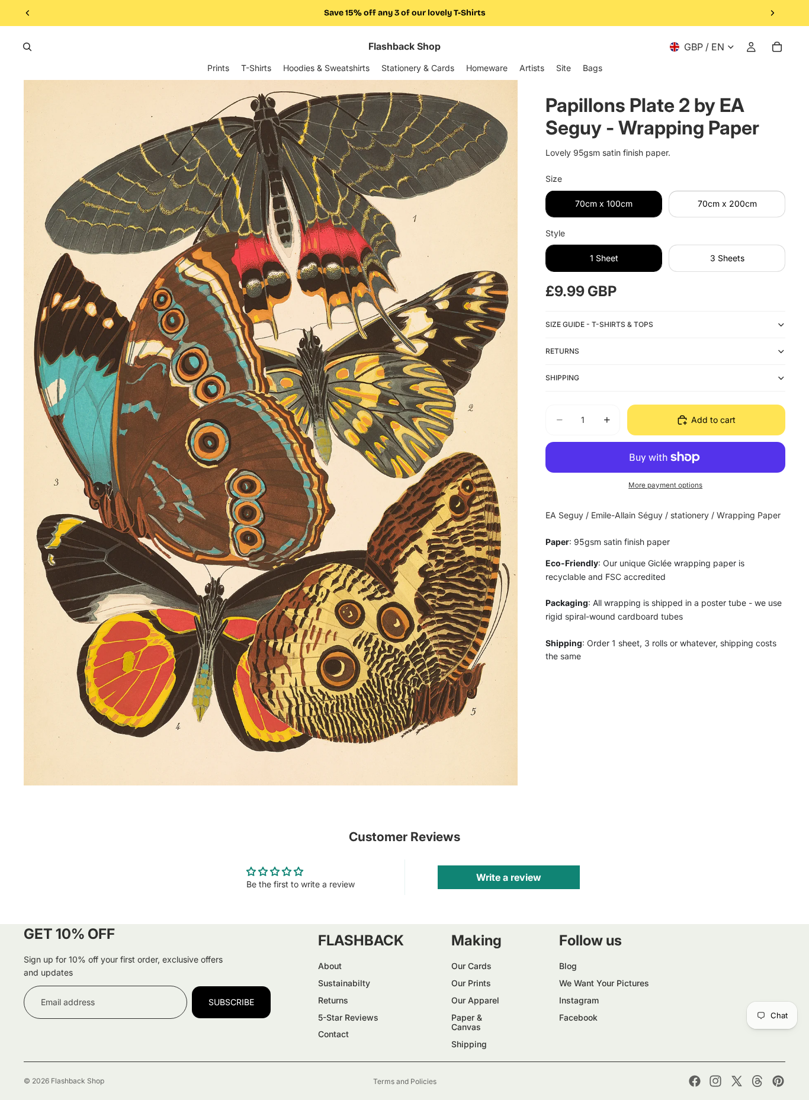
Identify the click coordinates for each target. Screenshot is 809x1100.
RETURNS (562, 350)
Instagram (579, 1000)
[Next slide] (772, 13)
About (330, 966)
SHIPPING (562, 377)
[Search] (27, 47)
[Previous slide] (28, 13)
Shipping (469, 1044)
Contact (333, 1034)
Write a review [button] (508, 877)
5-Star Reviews (348, 1017)
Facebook (578, 1017)
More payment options (665, 484)
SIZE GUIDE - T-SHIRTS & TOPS (599, 323)
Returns (333, 1000)
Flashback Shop (77, 1080)
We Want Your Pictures (604, 983)
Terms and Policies (404, 1081)
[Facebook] (695, 1081)
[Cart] (777, 47)
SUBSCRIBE (231, 1002)
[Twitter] (737, 1081)
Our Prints (471, 983)
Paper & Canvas (466, 1022)
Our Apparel (475, 1000)
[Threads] (757, 1081)
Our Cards (471, 966)
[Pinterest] (778, 1081)
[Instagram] (715, 1081)
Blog (568, 966)
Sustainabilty (344, 983)
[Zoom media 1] (271, 432)
